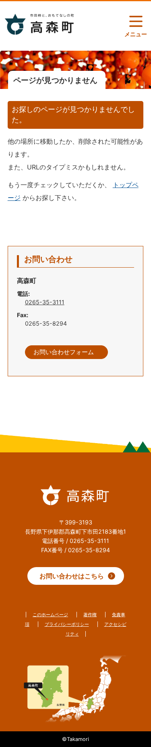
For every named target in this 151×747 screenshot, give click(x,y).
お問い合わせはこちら (71, 576)
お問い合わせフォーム (63, 352)
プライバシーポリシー (67, 624)
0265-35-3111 (44, 302)
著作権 (90, 614)
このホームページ (50, 614)
